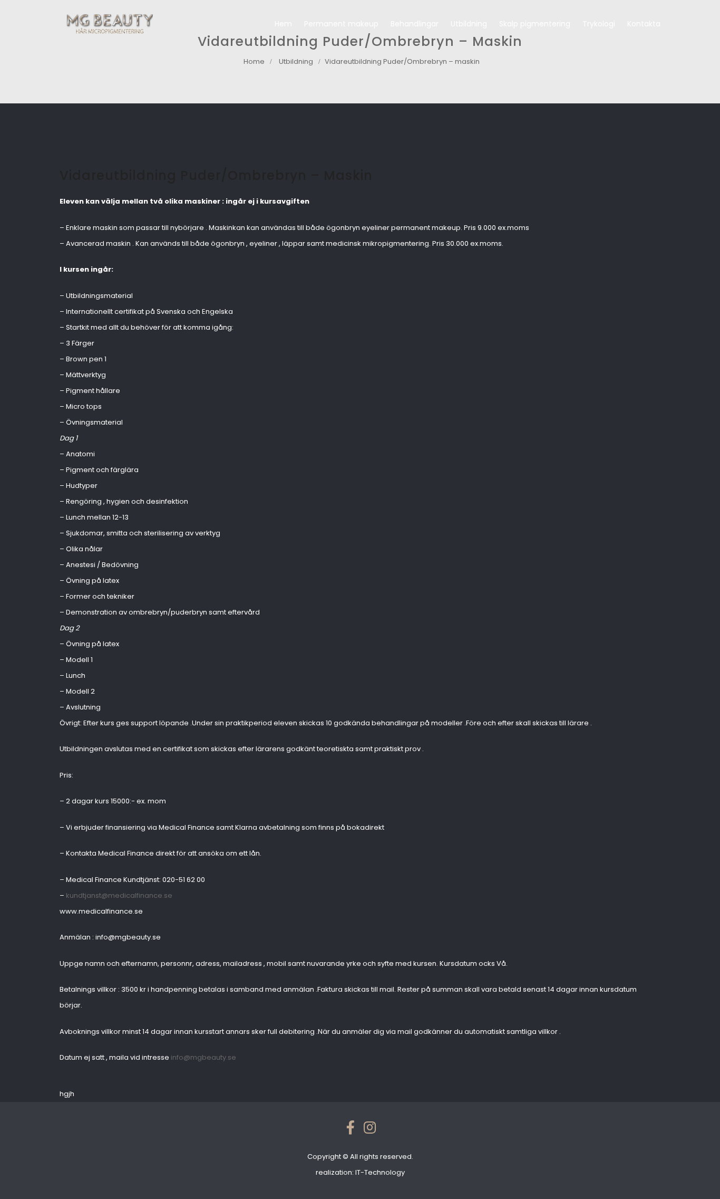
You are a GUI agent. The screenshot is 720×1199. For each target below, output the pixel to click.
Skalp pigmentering (534, 23)
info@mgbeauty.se (203, 1057)
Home (254, 61)
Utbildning (469, 23)
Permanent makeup (341, 23)
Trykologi (598, 23)
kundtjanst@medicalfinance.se (119, 895)
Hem (283, 23)
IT (380, 1172)
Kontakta (643, 23)
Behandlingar (415, 23)
